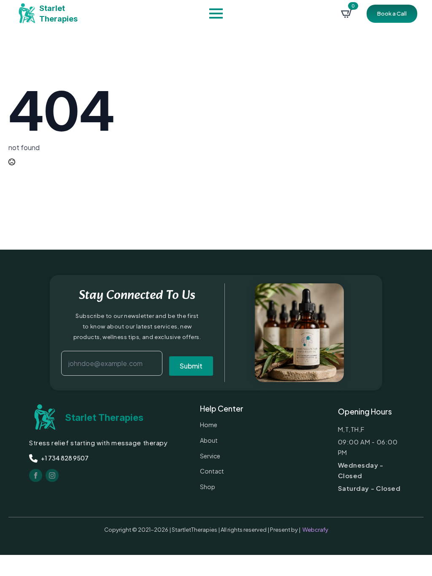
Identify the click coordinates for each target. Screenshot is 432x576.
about (209, 440)
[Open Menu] (216, 13)
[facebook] (35, 475)
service (210, 456)
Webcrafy (315, 529)
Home (208, 424)
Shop (207, 486)
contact (212, 471)
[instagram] (52, 475)
